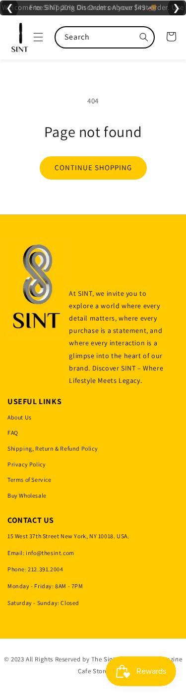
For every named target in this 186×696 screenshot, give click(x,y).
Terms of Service (29, 479)
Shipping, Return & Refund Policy (52, 448)
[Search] (144, 37)
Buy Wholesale (27, 495)
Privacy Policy (26, 464)
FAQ (12, 432)
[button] (38, 37)
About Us (19, 417)
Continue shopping (93, 167)
